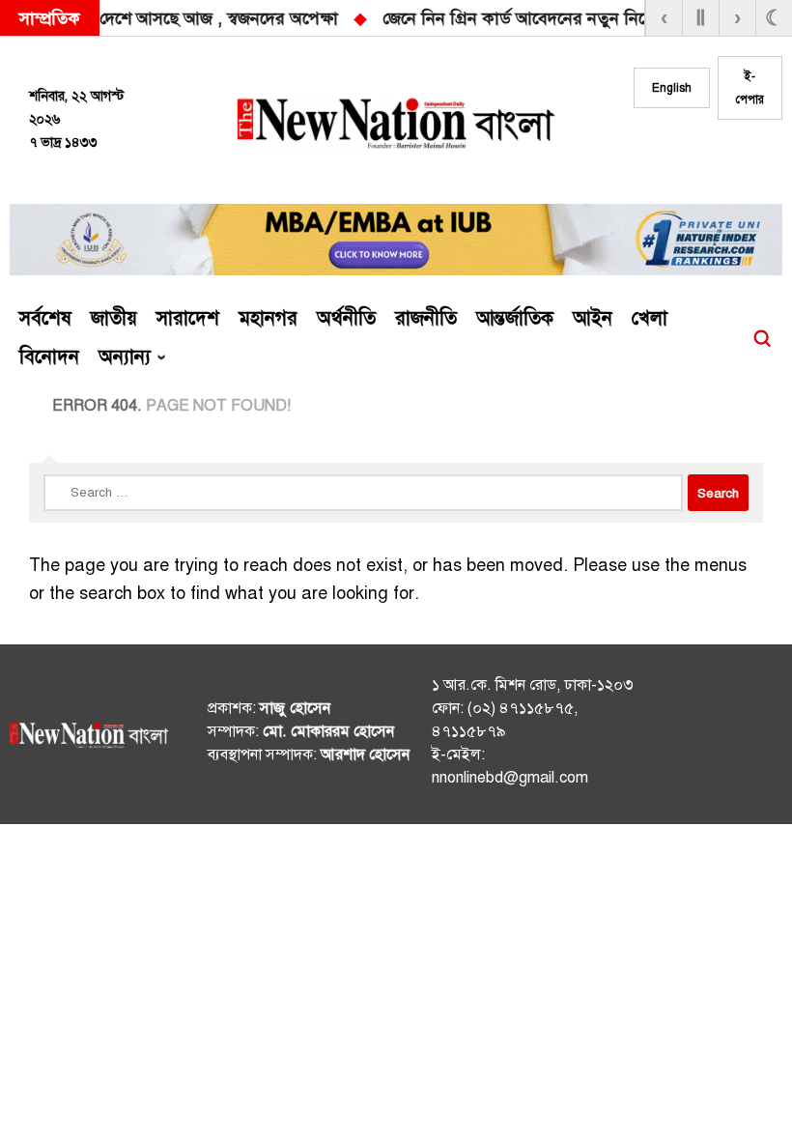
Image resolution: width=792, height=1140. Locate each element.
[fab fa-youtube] (751, 155)
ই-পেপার (750, 88)
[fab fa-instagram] (712, 155)
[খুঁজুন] (762, 338)
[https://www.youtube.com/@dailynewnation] (756, 738)
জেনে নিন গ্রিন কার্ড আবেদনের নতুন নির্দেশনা (346, 18)
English (672, 88)
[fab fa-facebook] (674, 155)
